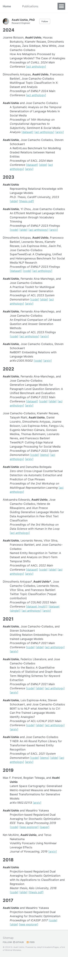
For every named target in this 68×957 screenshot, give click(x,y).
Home (7, 6)
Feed (32, 942)
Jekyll (39, 947)
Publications (30, 6)
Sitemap (8, 937)
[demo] (44, 455)
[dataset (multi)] (37, 606)
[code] (14, 229)
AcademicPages (51, 947)
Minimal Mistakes (13, 950)
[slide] (43, 165)
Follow (44, 21)
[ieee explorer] (29, 827)
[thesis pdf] (26, 201)
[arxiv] (59, 132)
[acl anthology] (36, 66)
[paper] (44, 827)
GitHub (19, 942)
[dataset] (27, 132)
